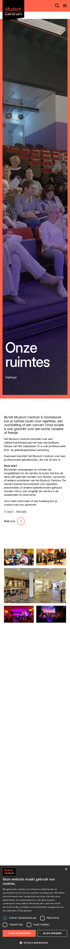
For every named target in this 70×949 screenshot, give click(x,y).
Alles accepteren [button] (19, 933)
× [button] (66, 869)
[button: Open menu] (65, 6)
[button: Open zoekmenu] (57, 6)
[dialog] (35, 907)
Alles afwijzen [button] (52, 933)
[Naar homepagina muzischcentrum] (13, 10)
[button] (35, 943)
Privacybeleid (24, 910)
